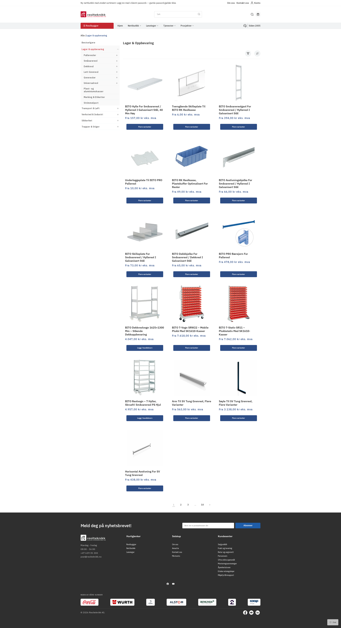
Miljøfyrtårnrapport (226, 575)
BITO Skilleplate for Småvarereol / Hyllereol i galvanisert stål (140, 257)
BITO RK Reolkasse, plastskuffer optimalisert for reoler (190, 183)
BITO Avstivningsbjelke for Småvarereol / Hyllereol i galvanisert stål (235, 183)
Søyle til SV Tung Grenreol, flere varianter (235, 403)
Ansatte (175, 548)
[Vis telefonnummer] (245, 25)
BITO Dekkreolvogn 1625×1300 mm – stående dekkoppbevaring (144, 331)
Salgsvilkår (222, 544)
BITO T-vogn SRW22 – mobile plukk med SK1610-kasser (190, 329)
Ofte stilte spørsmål (226, 560)
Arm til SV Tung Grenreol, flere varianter (191, 403)
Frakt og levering (225, 548)
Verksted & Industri (92, 114)
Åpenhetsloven (224, 567)
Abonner (247, 525)
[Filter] (248, 53)
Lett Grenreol (91, 72)
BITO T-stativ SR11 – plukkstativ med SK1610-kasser (234, 331)
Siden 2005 (254, 25)
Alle (83, 35)
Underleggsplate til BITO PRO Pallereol (143, 181)
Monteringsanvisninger (227, 564)
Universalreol (91, 83)
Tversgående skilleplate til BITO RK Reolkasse (188, 108)
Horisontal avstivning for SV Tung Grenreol (142, 473)
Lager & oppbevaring (93, 49)
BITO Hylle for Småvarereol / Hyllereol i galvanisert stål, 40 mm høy (144, 110)
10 (202, 504)
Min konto (176, 556)
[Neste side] (210, 505)
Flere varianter (144, 126)
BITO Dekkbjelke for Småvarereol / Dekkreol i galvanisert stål (187, 257)
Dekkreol (89, 66)
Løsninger (130, 552)
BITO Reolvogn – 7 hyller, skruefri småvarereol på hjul (143, 403)
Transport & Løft (91, 108)
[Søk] (199, 14)
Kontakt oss (243, 3)
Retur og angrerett (226, 552)
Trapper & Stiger (91, 126)
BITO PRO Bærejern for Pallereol (233, 255)
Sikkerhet (87, 120)
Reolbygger (131, 544)
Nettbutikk (130, 548)
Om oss (231, 3)
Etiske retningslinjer (226, 571)
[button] (252, 14)
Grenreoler (90, 77)
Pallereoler (90, 55)
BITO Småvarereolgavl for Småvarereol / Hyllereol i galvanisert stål (235, 110)
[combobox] (178, 14)
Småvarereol (91, 60)
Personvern (222, 556)
